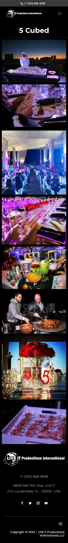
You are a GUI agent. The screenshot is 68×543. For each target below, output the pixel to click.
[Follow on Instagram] (38, 503)
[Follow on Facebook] (22, 503)
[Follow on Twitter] (30, 503)
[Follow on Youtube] (46, 503)
